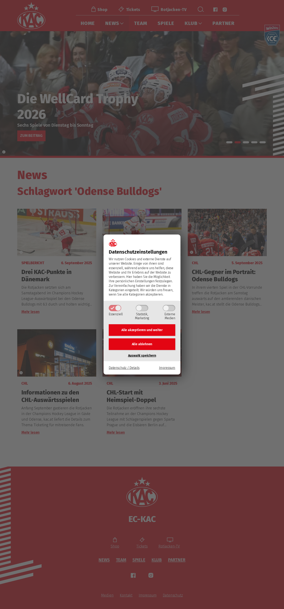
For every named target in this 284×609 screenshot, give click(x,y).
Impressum (167, 368)
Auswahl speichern (142, 355)
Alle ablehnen (142, 344)
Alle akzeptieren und (142, 330)
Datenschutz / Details (124, 368)
